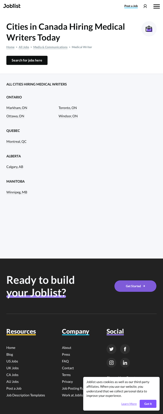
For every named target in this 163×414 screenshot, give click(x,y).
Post (131, 6)
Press (66, 354)
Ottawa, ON (15, 116)
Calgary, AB (14, 167)
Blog (9, 354)
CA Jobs (12, 375)
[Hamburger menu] (156, 5)
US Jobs (12, 361)
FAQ (65, 361)
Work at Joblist (73, 395)
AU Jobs (12, 381)
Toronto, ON (68, 108)
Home (10, 47)
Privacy (67, 381)
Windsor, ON (68, 116)
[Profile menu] (145, 6)
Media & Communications (50, 47)
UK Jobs (12, 368)
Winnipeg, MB (16, 192)
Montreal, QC (16, 141)
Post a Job (13, 388)
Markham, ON (16, 108)
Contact (68, 368)
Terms (66, 375)
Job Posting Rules (75, 388)
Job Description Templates (25, 395)
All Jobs (24, 47)
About (66, 347)
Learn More (129, 404)
